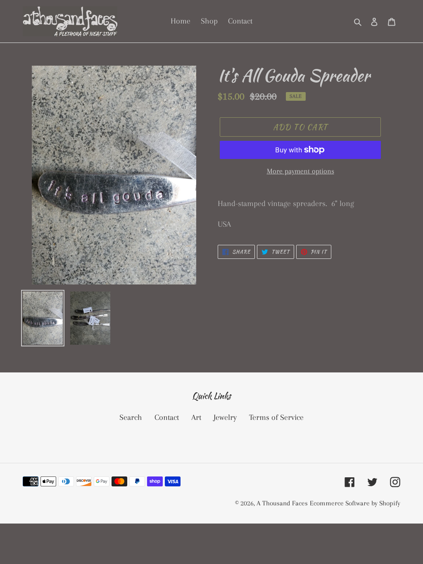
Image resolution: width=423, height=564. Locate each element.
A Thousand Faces (282, 503)
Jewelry (225, 417)
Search (130, 417)
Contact (166, 417)
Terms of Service (276, 417)
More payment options (300, 171)
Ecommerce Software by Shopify (355, 503)
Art (196, 417)
